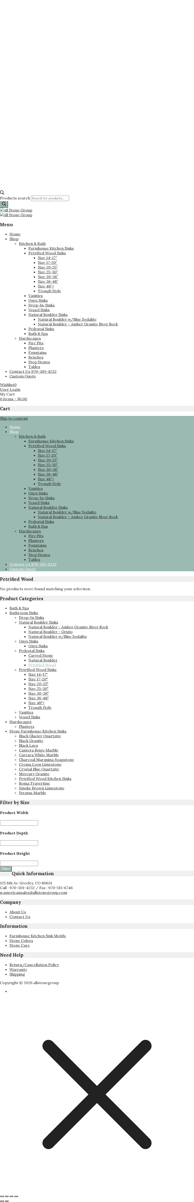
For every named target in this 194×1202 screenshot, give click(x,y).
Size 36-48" (38, 698)
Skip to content (14, 418)
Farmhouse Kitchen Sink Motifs (37, 935)
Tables (34, 366)
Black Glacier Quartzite (40, 736)
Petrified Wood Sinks (47, 253)
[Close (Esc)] (16, 1196)
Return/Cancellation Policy (34, 964)
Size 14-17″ (47, 257)
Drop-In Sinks (31, 617)
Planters (36, 347)
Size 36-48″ (48, 281)
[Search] (4, 204)
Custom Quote (22, 376)
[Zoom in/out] (2, 1196)
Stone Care (19, 945)
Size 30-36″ (48, 276)
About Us (17, 911)
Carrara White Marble (39, 754)
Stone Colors (21, 940)
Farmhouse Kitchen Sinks (51, 248)
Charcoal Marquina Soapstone (46, 759)
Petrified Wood (42, 664)
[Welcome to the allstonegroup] (16, 210)
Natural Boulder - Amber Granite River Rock (68, 627)
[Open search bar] (2, 193)
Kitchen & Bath (32, 243)
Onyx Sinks (38, 300)
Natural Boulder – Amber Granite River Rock (78, 324)
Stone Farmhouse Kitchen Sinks (37, 731)
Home (15, 234)
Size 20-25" (38, 683)
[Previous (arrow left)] (2, 1201)
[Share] (11, 1196)
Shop (13, 238)
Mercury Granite (34, 773)
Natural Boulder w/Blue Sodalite (67, 319)
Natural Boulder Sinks (48, 314)
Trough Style (49, 290)
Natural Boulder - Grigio (50, 631)
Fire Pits (36, 343)
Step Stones (39, 362)
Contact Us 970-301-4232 (33, 371)
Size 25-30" (38, 688)
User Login (10, 389)
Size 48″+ (46, 286)
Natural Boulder (42, 660)
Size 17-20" (38, 679)
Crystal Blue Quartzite (39, 769)
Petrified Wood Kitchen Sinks (45, 778)
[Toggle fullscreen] (7, 1196)
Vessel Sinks (39, 309)
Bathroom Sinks (23, 612)
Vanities (35, 295)
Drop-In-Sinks (41, 305)
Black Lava (28, 745)
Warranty (18, 969)
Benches (36, 357)
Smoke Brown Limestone (41, 788)
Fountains (37, 352)
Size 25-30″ (48, 272)
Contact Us (19, 916)
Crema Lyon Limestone (40, 764)
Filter (6, 869)
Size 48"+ (36, 702)
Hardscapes (30, 338)
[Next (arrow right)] (7, 1201)
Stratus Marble (32, 792)
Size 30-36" (38, 693)
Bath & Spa (38, 333)
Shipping (17, 974)
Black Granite (31, 740)
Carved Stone (40, 655)
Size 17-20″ (47, 262)
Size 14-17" (38, 674)
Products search (15, 198)
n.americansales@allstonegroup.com (33, 892)
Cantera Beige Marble (38, 750)
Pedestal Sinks (41, 328)
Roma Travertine (34, 783)
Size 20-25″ (48, 267)
